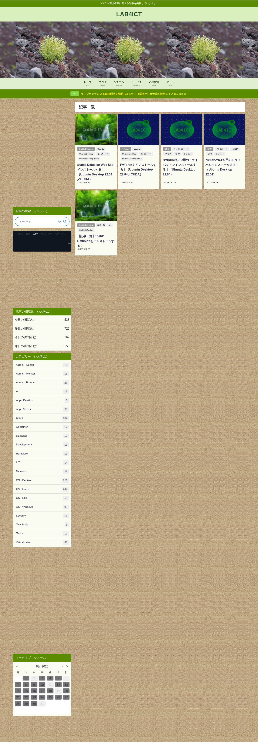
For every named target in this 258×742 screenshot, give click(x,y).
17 (42, 690)
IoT (41, 462)
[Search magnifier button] (65, 221)
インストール (103, 154)
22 (26, 697)
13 (66, 684)
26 (58, 697)
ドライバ (187, 154)
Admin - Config (41, 364)
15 (26, 690)
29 (26, 703)
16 (34, 690)
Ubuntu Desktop (86, 154)
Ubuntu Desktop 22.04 (89, 159)
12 (58, 684)
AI (110, 225)
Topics (41, 533)
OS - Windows (41, 506)
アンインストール (181, 149)
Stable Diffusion (86, 149)
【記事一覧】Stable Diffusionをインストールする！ (95, 241)
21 (18, 697)
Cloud (41, 418)
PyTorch (125, 149)
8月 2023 (42, 666)
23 (34, 697)
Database (41, 435)
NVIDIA (168, 154)
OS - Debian (41, 480)
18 (50, 690)
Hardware (41, 453)
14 (18, 690)
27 (66, 697)
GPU (167, 149)
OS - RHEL (41, 498)
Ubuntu (100, 149)
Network (41, 471)
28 (18, 703)
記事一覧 (101, 225)
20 (66, 690)
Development (41, 444)
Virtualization (41, 542)
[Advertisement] (42, 153)
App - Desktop (41, 400)
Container (41, 426)
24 (42, 697)
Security (41, 515)
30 (34, 703)
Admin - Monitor (41, 373)
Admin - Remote (41, 382)
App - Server (41, 409)
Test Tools (41, 524)
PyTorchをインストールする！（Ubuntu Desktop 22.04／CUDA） (138, 169)
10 (42, 684)
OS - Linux (41, 489)
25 (50, 697)
